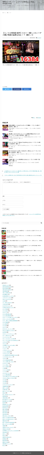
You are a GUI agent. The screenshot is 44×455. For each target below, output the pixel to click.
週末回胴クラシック (7, 443)
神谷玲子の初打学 (6, 437)
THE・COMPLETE (6, 292)
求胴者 (4, 425)
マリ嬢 (4, 368)
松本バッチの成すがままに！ (8, 419)
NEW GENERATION (7, 286)
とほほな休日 (5, 304)
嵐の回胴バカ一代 (6, 401)
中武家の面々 (5, 389)
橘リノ (34, 117)
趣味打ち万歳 (5, 442)
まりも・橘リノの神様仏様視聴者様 (10, 320)
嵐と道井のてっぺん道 (7, 399)
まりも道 (4, 325)
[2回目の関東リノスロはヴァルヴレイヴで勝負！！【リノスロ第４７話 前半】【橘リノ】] (5, 127)
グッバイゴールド (6, 337)
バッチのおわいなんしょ (8, 356)
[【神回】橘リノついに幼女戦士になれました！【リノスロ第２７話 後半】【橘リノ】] (5, 162)
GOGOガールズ (6, 285)
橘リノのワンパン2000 (7, 424)
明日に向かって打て (7, 415)
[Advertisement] (22, 22)
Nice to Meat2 (5, 288)
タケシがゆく (5, 346)
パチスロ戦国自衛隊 (7, 360)
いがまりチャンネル (7, 297)
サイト (4, 204)
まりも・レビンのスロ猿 (8, 319)
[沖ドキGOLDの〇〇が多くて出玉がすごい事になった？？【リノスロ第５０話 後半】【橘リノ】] (5, 153)
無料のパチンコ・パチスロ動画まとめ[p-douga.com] (18, 2)
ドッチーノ (5, 348)
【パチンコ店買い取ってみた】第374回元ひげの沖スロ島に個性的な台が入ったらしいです (23, 175)
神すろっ (4, 433)
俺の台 (4, 392)
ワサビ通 (4, 381)
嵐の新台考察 (5, 406)
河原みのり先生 (6, 429)
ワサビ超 (4, 379)
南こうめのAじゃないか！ (8, 394)
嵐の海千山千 (5, 407)
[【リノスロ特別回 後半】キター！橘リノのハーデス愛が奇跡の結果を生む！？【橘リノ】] (26, 89)
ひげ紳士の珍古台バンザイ (8, 307)
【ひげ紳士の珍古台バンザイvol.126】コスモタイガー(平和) (18, 265)
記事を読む (11, 131)
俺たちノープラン (6, 391)
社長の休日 (5, 432)
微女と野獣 (5, 409)
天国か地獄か (5, 397)
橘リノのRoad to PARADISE (8, 422)
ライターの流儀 (6, 369)
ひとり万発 (5, 309)
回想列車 (4, 396)
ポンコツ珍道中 (6, 366)
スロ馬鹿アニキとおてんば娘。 (9, 345)
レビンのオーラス (6, 373)
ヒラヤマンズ (5, 363)
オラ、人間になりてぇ (7, 335)
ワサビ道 (4, 383)
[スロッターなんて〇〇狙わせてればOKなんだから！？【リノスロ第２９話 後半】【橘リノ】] (5, 145)
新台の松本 (5, 412)
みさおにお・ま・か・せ (8, 328)
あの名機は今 (5, 294)
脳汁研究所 (5, 440)
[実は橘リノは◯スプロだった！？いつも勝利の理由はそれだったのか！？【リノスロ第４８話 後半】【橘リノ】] (5, 136)
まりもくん (5, 312)
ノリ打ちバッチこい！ (7, 350)
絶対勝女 (4, 438)
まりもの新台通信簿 (7, 315)
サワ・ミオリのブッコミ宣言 (8, 338)
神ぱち (4, 435)
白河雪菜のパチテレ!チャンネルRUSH (10, 430)
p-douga (39, 117)
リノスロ (39, 37)
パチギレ (4, 358)
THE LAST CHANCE (7, 289)
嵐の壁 (4, 402)
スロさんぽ (5, 342)
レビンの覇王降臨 (6, 374)
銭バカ (4, 445)
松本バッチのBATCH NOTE (8, 417)
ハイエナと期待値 (6, 351)
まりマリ (4, 327)
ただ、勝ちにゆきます (7, 302)
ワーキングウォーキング (8, 384)
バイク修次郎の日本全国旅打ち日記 (10, 355)
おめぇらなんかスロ (7, 299)
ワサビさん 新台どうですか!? (9, 378)
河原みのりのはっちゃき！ (8, 427)
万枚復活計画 (5, 386)
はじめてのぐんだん (7, 305)
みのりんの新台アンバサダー (8, 330)
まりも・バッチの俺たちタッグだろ (10, 317)
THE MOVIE (5, 291)
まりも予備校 (5, 322)
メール (4, 200)
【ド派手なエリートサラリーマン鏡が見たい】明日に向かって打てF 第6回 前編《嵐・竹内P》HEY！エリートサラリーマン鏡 (23, 172)
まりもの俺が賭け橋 (7, 314)
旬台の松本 (5, 414)
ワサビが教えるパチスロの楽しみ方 (10, 376)
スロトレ (4, 343)
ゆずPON (4, 332)
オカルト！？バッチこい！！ (8, 333)
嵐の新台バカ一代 (6, 404)
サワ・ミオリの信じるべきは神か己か (10, 340)
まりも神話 (5, 323)
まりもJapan (5, 310)
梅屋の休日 (5, 420)
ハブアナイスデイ (6, 353)
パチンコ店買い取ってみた (8, 361)
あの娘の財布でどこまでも (8, 296)
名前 (3, 196)
